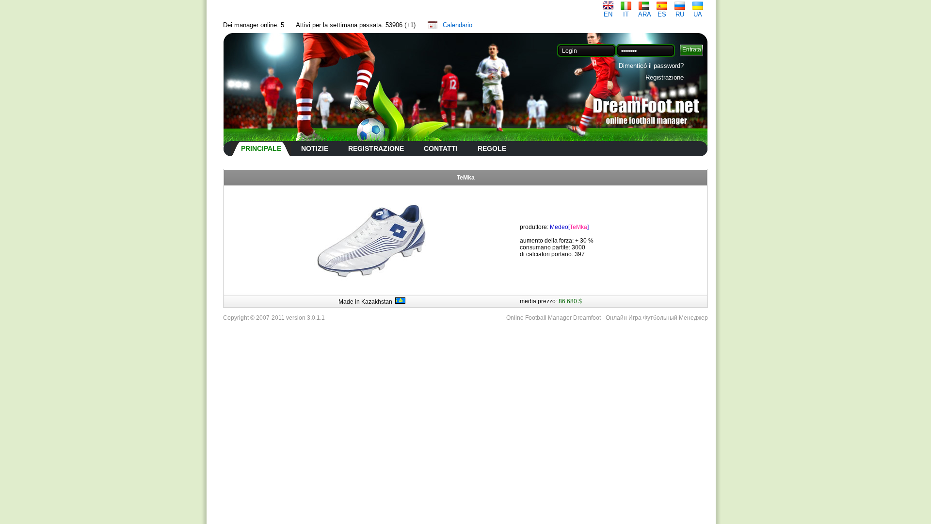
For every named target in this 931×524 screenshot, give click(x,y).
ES (662, 14)
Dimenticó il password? (651, 65)
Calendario (457, 25)
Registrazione (664, 77)
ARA (644, 14)
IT (626, 14)
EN (608, 14)
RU (679, 14)
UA (697, 14)
